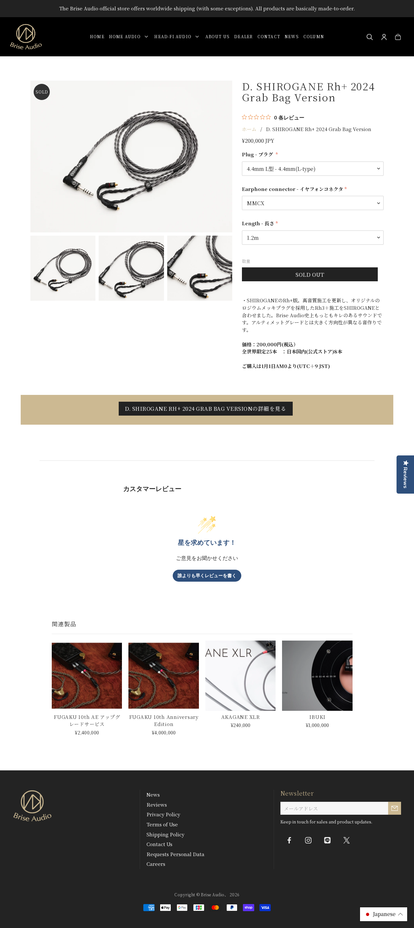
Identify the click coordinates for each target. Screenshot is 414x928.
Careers (156, 863)
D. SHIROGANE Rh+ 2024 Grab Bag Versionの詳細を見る (205, 408)
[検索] (370, 37)
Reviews (157, 804)
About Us (217, 36)
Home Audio (126, 36)
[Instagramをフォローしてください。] (308, 839)
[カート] (398, 37)
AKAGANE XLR (240, 716)
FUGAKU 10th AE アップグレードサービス (87, 720)
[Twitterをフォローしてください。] (346, 839)
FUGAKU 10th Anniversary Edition (164, 720)
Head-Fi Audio (174, 36)
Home (97, 36)
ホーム (249, 129)
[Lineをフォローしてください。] (327, 839)
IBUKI (317, 716)
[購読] (394, 808)
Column (313, 36)
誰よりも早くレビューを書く (207, 576)
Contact (268, 36)
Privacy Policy (163, 814)
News (292, 36)
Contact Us (159, 844)
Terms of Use (162, 824)
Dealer (243, 36)
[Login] (384, 37)
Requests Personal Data (175, 854)
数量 (246, 261)
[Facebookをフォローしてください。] (289, 839)
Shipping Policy (165, 834)
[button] (384, 914)
